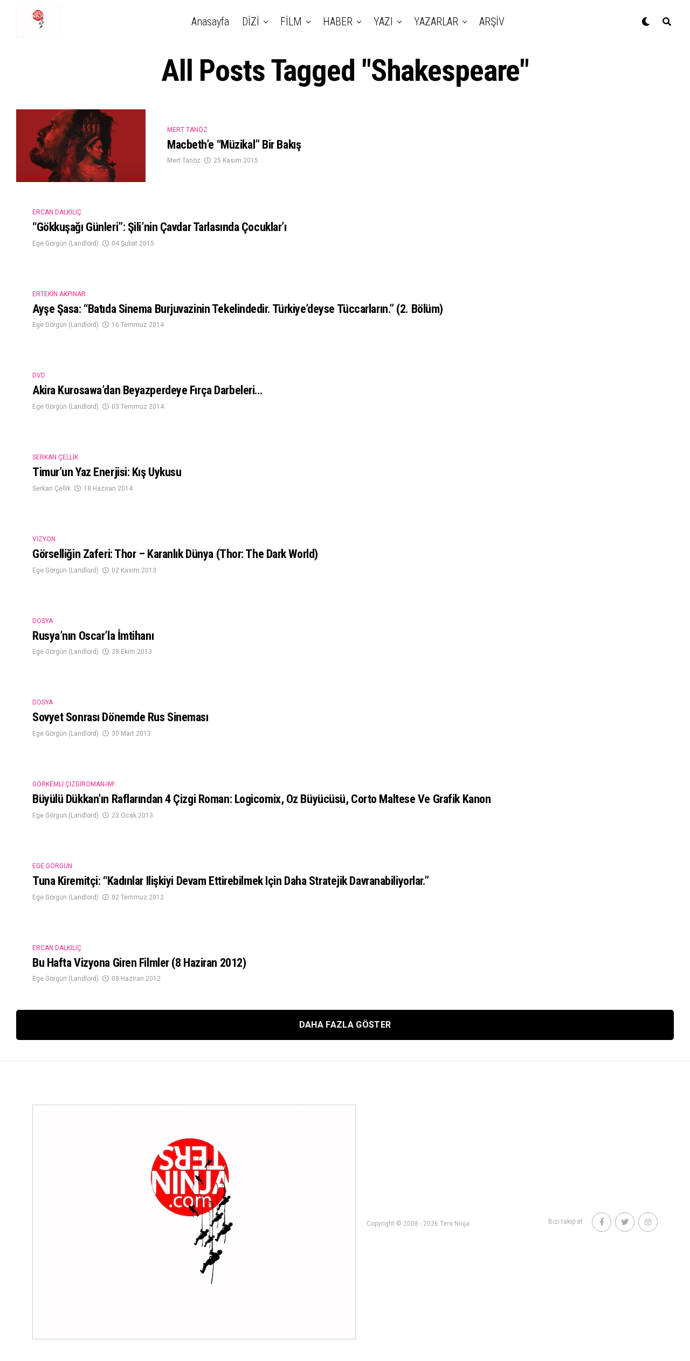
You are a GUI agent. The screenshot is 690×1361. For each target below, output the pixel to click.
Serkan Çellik (51, 488)
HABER (338, 21)
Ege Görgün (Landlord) (65, 243)
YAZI (383, 21)
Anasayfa (210, 21)
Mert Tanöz (184, 160)
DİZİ (250, 21)
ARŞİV (492, 21)
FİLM (291, 21)
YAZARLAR (436, 21)
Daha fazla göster (345, 1025)
